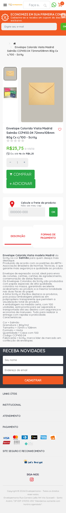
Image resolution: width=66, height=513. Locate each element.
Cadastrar (33, 380)
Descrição (18, 236)
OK (53, 212)
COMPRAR (22, 174)
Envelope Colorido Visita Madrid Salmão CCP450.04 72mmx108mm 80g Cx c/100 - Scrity (32, 51)
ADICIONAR (22, 183)
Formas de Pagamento (48, 236)
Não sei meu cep (31, 205)
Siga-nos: (33, 474)
